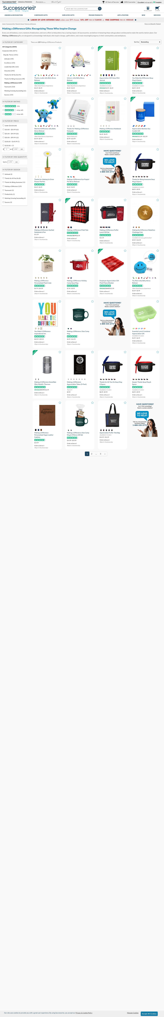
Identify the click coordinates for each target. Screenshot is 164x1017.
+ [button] (3, 42)
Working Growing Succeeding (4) (15, 198)
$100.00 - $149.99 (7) (12, 141)
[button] (9, 2)
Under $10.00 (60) (11, 125)
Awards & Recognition (14, 15)
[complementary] (82, 20)
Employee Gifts (68, 15)
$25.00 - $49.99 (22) (12, 133)
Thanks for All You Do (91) (12, 75)
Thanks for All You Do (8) (13, 178)
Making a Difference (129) (13, 83)
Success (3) (8, 202)
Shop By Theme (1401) (10, 55)
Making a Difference (48, 42)
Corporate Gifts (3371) (9, 51)
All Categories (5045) (9, 47)
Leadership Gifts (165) (11, 67)
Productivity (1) (10, 194)
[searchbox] (82, 8)
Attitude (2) (8, 174)
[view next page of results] (105, 454)
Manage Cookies (132, 1013)
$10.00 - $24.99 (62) (12, 129)
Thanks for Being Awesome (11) (15, 182)
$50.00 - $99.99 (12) (12, 137)
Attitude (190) (9, 59)
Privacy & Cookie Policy (84, 1013)
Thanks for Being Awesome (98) (14, 79)
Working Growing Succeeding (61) (15, 91)
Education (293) (9, 71)
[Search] (100, 8)
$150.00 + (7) (9, 145)
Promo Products (96, 15)
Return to (152, 24)
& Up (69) (19, 110)
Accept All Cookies (149, 1014)
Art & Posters (123, 15)
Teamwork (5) (9, 190)
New (143, 15)
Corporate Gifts (41, 15)
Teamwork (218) (9, 87)
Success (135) (8, 95)
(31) (18, 106)
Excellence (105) (9, 63)
